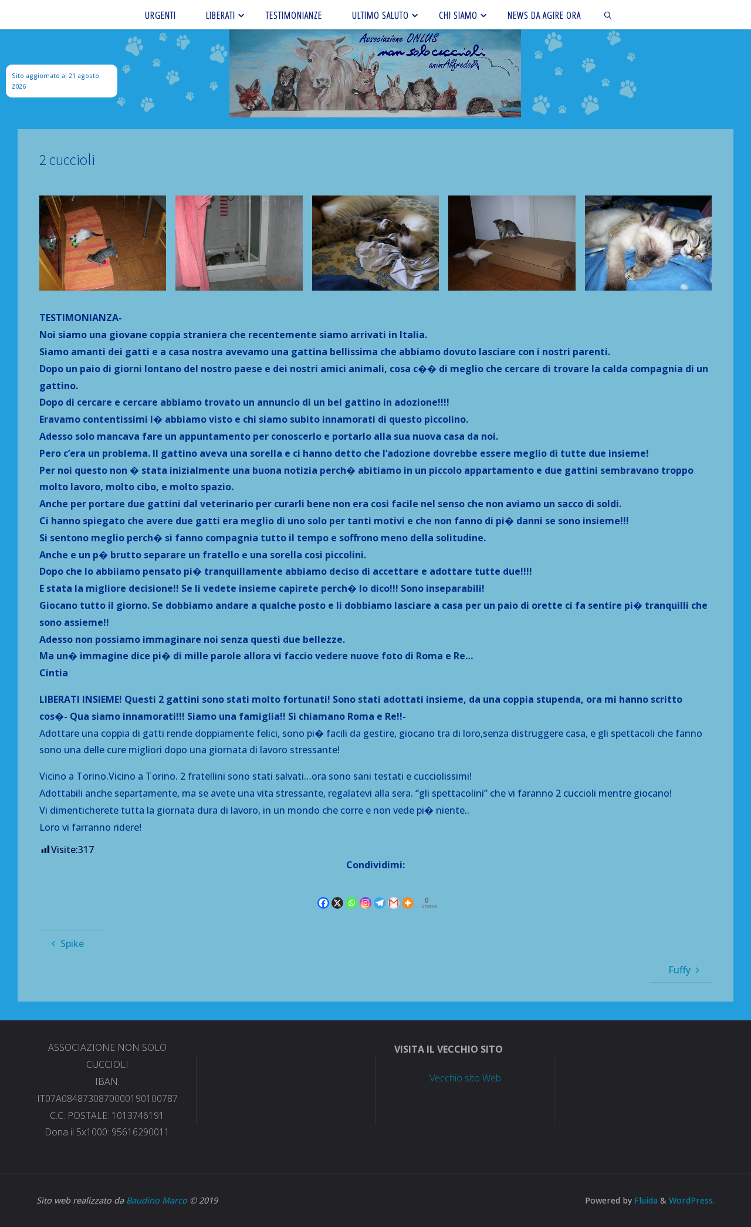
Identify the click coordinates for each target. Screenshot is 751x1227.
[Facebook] (323, 893)
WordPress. (692, 1200)
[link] (608, 14)
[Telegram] (379, 893)
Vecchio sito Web (465, 1077)
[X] (337, 893)
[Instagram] (365, 893)
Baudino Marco (156, 1200)
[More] (408, 893)
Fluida (645, 1200)
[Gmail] (394, 893)
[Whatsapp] (351, 893)
